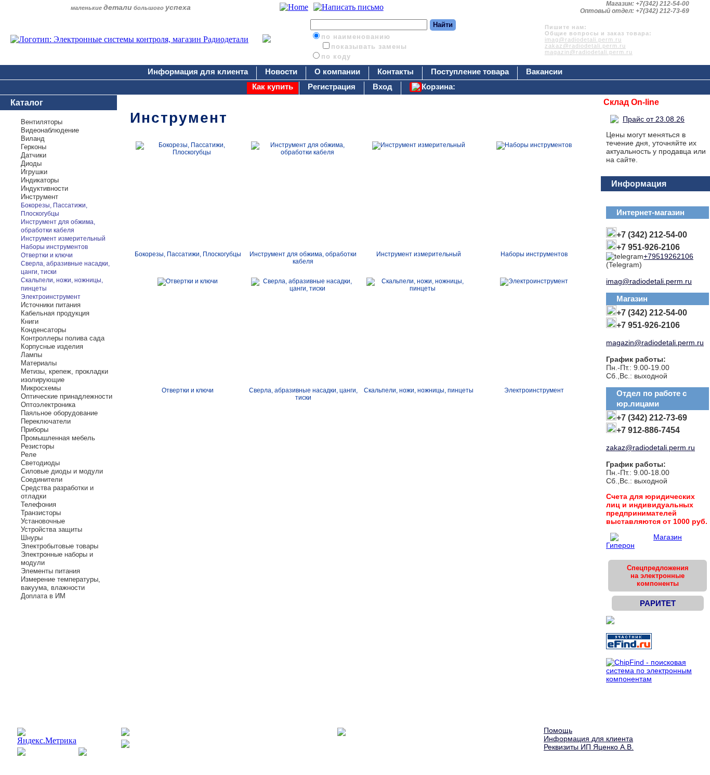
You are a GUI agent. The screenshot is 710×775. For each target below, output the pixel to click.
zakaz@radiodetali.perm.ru (585, 46)
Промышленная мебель (58, 438)
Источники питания (51, 305)
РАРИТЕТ (658, 603)
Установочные (43, 521)
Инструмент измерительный (63, 238)
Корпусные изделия (52, 346)
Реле (28, 454)
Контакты (395, 71)
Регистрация (332, 86)
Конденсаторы (43, 330)
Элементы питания (50, 571)
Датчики (33, 155)
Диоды (31, 163)
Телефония (38, 504)
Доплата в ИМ (43, 596)
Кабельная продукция (55, 313)
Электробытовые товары (59, 546)
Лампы (31, 355)
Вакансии (544, 71)
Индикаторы (40, 180)
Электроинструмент (51, 296)
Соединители (41, 479)
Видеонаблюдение (50, 130)
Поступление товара (470, 71)
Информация (638, 183)
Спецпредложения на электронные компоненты (658, 575)
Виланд (33, 138)
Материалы (39, 363)
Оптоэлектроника (48, 405)
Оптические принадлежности (66, 396)
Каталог (26, 102)
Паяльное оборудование (59, 413)
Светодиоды (40, 463)
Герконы (33, 147)
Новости (281, 71)
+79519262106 (668, 256)
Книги (29, 321)
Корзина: (438, 86)
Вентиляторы (41, 122)
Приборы (34, 430)
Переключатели (46, 421)
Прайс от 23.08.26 (654, 119)
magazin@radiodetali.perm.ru (589, 52)
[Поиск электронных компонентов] (629, 646)
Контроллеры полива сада (62, 338)
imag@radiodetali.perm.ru (583, 39)
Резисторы (37, 446)
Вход (382, 86)
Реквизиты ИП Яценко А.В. (589, 747)
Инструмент (39, 197)
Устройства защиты (51, 529)
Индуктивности (44, 188)
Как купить (272, 86)
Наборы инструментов (54, 247)
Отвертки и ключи (47, 255)
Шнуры (32, 538)
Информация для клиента (198, 71)
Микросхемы (41, 388)
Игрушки (34, 172)
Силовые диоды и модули (62, 471)
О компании (337, 71)
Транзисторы (41, 513)
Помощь (558, 730)
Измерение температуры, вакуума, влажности (60, 583)
